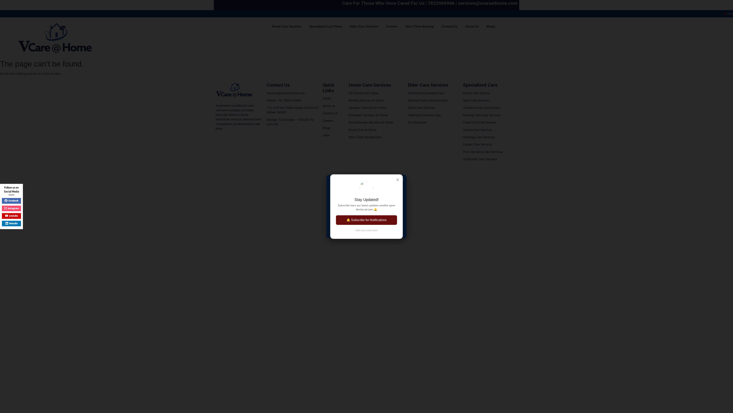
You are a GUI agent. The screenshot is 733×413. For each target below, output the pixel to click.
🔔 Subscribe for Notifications (366, 220)
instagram (13, 208)
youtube (13, 216)
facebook (13, 201)
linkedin (13, 223)
